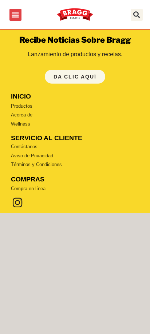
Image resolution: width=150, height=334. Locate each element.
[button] (15, 15)
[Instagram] (17, 202)
